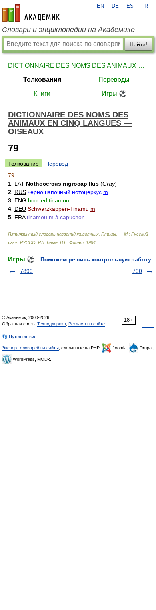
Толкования (42, 79)
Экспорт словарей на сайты (30, 347)
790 (137, 271)
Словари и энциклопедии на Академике (68, 30)
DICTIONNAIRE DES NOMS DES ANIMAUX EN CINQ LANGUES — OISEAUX (78, 65)
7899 (26, 271)
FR (144, 6)
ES (130, 6)
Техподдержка (51, 323)
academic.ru (31, 13)
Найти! (138, 44)
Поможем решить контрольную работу (95, 259)
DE (115, 6)
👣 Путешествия (19, 336)
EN (100, 6)
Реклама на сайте (86, 323)
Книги (42, 93)
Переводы (114, 79)
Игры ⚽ (114, 93)
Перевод (56, 163)
